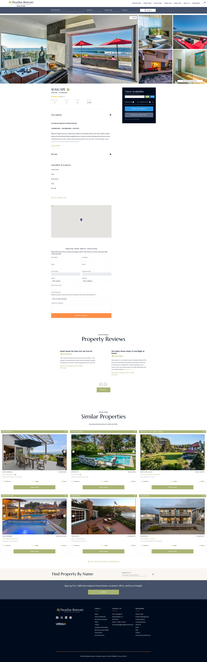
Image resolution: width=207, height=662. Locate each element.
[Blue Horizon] (34, 452)
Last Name (85, 257)
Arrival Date (55, 271)
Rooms (54, 154)
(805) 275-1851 (21, 6)
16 (63, 96)
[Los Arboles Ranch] (34, 516)
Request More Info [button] (139, 115)
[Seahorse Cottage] (172, 516)
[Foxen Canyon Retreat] (172, 452)
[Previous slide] (101, 384)
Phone (84, 264)
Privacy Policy (122, 656)
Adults (53, 278)
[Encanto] (103, 452)
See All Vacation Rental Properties (103, 561)
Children (84, 278)
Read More (55, 145)
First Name (54, 257)
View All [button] (103, 390)
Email (53, 264)
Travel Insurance (56, 292)
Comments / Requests (57, 303)
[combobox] (68, 10)
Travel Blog (168, 3)
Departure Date (87, 271)
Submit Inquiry (81, 315)
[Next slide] (105, 384)
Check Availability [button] (139, 109)
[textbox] (68, 10)
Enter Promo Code (132, 94)
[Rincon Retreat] (103, 516)
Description (56, 115)
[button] (4, 452)
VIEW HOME (34, 487)
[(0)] (203, 2)
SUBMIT (103, 592)
